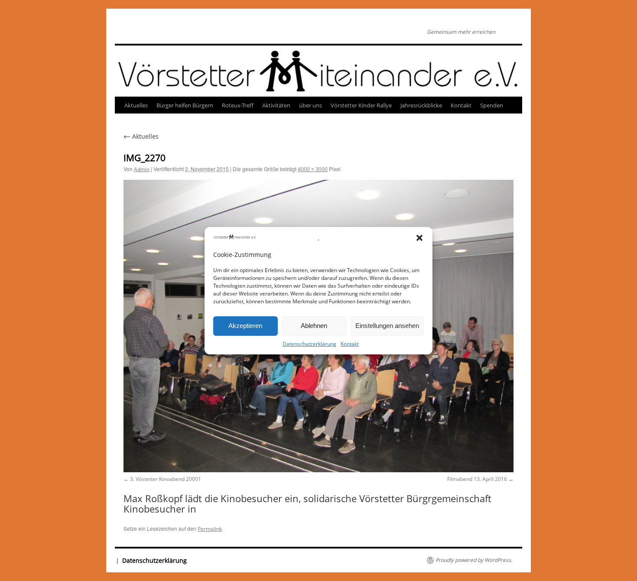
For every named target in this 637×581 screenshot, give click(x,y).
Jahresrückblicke (421, 105)
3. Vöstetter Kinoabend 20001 (165, 479)
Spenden (491, 105)
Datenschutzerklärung (309, 343)
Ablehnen (314, 325)
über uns (310, 105)
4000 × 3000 (313, 169)
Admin (142, 169)
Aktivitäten (276, 105)
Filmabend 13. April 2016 (477, 479)
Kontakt (350, 343)
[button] (419, 238)
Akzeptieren (245, 325)
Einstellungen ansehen (387, 325)
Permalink (210, 528)
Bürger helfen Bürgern (184, 105)
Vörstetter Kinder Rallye (361, 105)
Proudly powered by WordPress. (474, 560)
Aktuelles (136, 105)
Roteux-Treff (238, 105)
